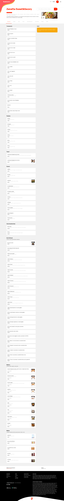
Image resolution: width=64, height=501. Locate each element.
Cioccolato (34, 483)
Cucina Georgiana (35, 486)
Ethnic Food (48, 486)
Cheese (36, 485)
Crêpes (56, 485)
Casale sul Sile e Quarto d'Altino (47, 475)
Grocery (44, 488)
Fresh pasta (34, 487)
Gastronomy (49, 487)
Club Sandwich (44, 485)
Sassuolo (35, 478)
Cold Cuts (50, 485)
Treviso (38, 478)
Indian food (53, 488)
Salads (50, 492)
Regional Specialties (40, 492)
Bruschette (40, 483)
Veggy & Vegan (38, 494)
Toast (19, 21)
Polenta (45, 491)
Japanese (34, 489)
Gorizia (51, 476)
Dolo (44, 476)
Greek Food (38, 488)
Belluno (42, 475)
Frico (37, 487)
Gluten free (44, 483)
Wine (41, 494)
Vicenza (45, 478)
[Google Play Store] (14, 487)
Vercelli (43, 478)
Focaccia (55, 486)
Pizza (36, 491)
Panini (23, 21)
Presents (48, 491)
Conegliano (39, 476)
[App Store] (9, 487)
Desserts (42, 486)
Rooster (48, 492)
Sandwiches (53, 492)
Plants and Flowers (39, 491)
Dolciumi (45, 486)
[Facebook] (8, 484)
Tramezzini (8, 21)
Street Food (41, 493)
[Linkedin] (9, 484)
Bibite (47, 21)
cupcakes (39, 486)
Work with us (8, 476)
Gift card (16, 478)
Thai (50, 493)
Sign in (54, 1)
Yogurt (45, 494)
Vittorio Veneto (48, 478)
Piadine (14, 21)
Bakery (42, 21)
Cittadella (36, 476)
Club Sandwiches (29, 21)
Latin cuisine (41, 489)
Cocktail (47, 485)
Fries (38, 487)
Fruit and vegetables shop (43, 487)
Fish (50, 486)
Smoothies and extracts (36, 493)
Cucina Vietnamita (48, 483)
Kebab (55, 483)
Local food (55, 489)
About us (8, 475)
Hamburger (37, 483)
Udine (40, 478)
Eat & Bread (37, 21)
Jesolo (53, 476)
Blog (7, 477)
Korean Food (37, 489)
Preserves (51, 491)
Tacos (46, 493)
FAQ (15, 476)
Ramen (54, 491)
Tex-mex (48, 493)
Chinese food (39, 485)
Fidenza (48, 476)
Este (46, 476)
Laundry (44, 489)
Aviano (34, 475)
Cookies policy (26, 477)
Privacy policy (26, 476)
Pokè (43, 491)
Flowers (53, 486)
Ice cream (50, 488)
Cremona (42, 476)
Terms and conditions (27, 475)
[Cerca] (55, 9)
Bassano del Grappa (38, 475)
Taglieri (53, 483)
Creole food (53, 485)
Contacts (16, 477)
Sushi (44, 493)
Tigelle (52, 493)
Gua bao (47, 488)
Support (16, 475)
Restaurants (44, 492)
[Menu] (60, 1)
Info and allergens (9, 468)
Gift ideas (52, 487)
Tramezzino (34, 494)
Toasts (54, 493)
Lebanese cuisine (50, 489)
